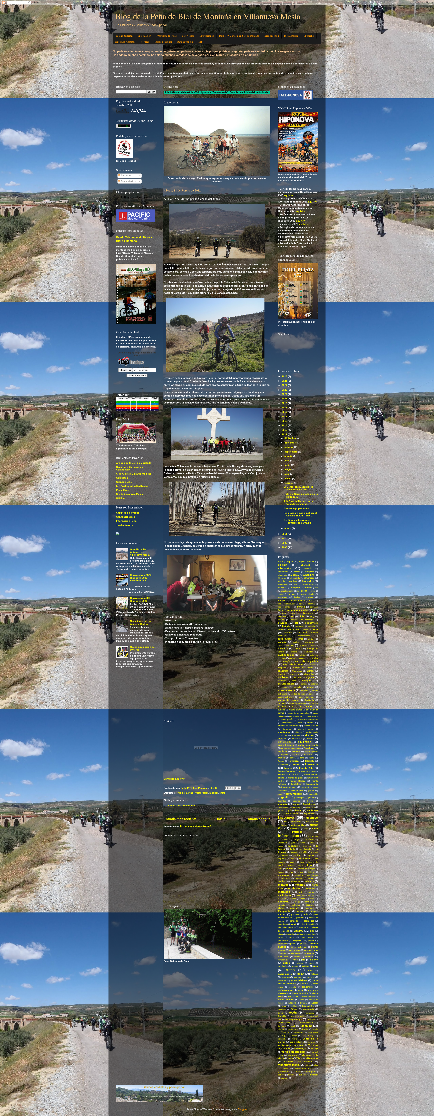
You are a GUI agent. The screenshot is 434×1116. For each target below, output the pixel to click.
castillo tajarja (286, 655)
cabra (305, 629)
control (310, 687)
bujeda (286, 626)
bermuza (282, 616)
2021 (285, 398)
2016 (285, 416)
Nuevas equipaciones (296, 508)
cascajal (298, 648)
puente (303, 944)
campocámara (304, 636)
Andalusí (282, 588)
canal (300, 639)
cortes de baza (298, 694)
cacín (315, 629)
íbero (306, 829)
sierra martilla (308, 996)
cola (294, 681)
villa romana (312, 1058)
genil (284, 797)
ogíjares (310, 905)
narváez (311, 895)
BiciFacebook (271, 35)
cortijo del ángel (286, 697)
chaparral (282, 668)
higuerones (309, 814)
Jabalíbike (282, 843)
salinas (314, 974)
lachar (285, 855)
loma (280, 869)
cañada (282, 642)
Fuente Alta (306, 768)
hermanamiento (291, 813)
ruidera (305, 966)
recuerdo (309, 953)
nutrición (282, 905)
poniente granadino (306, 934)
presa (311, 940)
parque (300, 911)
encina (310, 738)
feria (302, 758)
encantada (297, 739)
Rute (310, 970)
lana (292, 859)
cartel (312, 645)
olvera (281, 908)
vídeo (290, 1058)
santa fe (304, 984)
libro (302, 862)
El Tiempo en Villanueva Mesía (136, 197)
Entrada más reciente (180, 819)
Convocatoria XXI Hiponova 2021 (140, 599)
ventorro (311, 1042)
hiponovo (311, 817)
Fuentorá (305, 787)
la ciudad (293, 846)
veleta (294, 1036)
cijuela (310, 677)
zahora (281, 1075)
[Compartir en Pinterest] (239, 788)
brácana (282, 623)
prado (291, 937)
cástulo (303, 655)
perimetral (309, 921)
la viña (304, 852)
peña (305, 914)
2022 (285, 394)
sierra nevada (286, 999)
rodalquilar (283, 966)
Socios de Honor (163, 41)
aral (316, 588)
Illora (315, 828)
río (303, 959)
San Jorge (298, 977)
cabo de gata (293, 629)
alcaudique (283, 572)
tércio (280, 1013)
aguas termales (307, 562)
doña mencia (312, 732)
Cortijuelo (309, 700)
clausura (282, 681)
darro (300, 723)
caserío (294, 652)
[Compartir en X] (233, 788)
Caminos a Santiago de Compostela (129, 468)
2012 (285, 434)
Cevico (312, 664)
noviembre (290, 442)
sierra (300, 990)
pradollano (283, 940)
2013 (285, 430)
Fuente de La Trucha (288, 774)
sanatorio (282, 980)
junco (280, 846)
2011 (285, 534)
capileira (296, 642)
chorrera (294, 674)
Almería (281, 581)
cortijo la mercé (288, 700)
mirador (213, 793)
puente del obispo (299, 947)
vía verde (292, 1055)
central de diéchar (297, 658)
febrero (288, 483)
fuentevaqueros (289, 787)
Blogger (242, 1109)
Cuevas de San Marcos (307, 719)
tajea (284, 1006)
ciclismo (283, 677)
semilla (292, 987)
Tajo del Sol (308, 1006)
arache (307, 587)
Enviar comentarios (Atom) (195, 826)
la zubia (314, 852)
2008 (285, 547)
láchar (297, 855)
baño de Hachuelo (286, 604)
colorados (302, 684)
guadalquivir (297, 807)
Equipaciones (207, 35)
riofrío (300, 963)
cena (283, 658)
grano (296, 804)
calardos (288, 632)
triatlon (281, 1029)
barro (315, 610)
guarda (281, 811)
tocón (293, 1012)
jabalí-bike (309, 840)
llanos (291, 865)
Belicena (295, 613)
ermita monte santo (308, 745)
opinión (294, 908)
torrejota (282, 1026)
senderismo (307, 987)
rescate (297, 957)
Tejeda (294, 1009)
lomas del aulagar (306, 869)
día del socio (305, 729)
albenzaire (284, 568)
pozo (280, 937)
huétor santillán (298, 825)
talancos (282, 1009)
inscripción (313, 836)
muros (311, 892)
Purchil (284, 953)
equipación (304, 741)
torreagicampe (293, 1019)
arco (313, 591)
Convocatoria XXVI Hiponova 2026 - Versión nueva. (141, 578)
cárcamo (309, 642)
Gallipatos (122, 478)
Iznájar (297, 840)
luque (300, 872)
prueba (293, 944)
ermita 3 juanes (286, 745)
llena (300, 865)
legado (293, 862)
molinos (300, 884)
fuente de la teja (307, 771)
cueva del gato (295, 716)
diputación (284, 732)
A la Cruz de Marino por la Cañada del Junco (298, 502)
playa (280, 934)
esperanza (309, 754)
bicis (301, 616)
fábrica (281, 758)
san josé (310, 977)
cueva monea (312, 716)
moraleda (284, 891)
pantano (310, 908)
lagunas (282, 859)
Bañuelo (301, 607)
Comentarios (128, 181)
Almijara (293, 581)
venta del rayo (297, 1042)
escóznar (282, 751)
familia (292, 758)
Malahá (311, 872)
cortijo (312, 694)
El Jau (284, 735)
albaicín (282, 565)
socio (302, 1000)
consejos (298, 687)
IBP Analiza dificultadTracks (132, 486)
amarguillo (283, 584)
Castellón (308, 652)
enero (288, 528)
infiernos (297, 832)
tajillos (294, 1006)
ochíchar (296, 905)
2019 (285, 403)
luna (291, 872)
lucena (281, 872)
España (284, 755)
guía (290, 811)
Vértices (145, 41)
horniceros (296, 821)
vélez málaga (308, 1036)
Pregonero (298, 940)
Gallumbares (297, 790)
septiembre (291, 451)
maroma (286, 878)
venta (294, 1039)
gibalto (311, 797)
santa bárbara (299, 980)
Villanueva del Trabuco (298, 1061)
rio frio (314, 959)
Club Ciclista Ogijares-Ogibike (133, 474)
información (288, 836)
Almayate (282, 578)
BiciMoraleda (291, 35)
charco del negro (303, 668)
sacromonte (285, 974)
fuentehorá (296, 784)
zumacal (314, 1075)
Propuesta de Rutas (166, 35)
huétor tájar (201, 793)
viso (316, 1065)
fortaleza (294, 761)
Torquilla (282, 1016)
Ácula (280, 562)
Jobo (312, 843)
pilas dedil (303, 927)
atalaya (309, 597)
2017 (285, 412)
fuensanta (311, 764)
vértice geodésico (293, 1051)
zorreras (291, 1075)
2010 (285, 538)
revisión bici (283, 960)
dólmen (298, 732)
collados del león (286, 684)
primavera (282, 944)
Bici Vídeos (188, 35)
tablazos (292, 1003)
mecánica (282, 881)
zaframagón (309, 1072)
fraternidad (283, 765)
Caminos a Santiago (127, 513)
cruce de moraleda (297, 703)
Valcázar (285, 1032)
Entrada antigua (258, 819)
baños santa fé (285, 607)
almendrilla (295, 578)
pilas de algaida (308, 924)
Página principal (124, 35)
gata (280, 794)
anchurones (308, 584)
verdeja (314, 1048)
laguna (311, 855)
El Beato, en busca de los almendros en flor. (298, 488)
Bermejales (308, 613)
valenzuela (313, 1032)
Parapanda (284, 911)
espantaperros (311, 752)
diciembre (290, 438)
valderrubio (299, 1032)
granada (283, 804)
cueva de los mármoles (298, 713)
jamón (302, 843)
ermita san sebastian (290, 748)
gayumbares (294, 793)
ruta (315, 966)
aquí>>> (303, 224)
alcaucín (308, 568)
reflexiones (283, 956)
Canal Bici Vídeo (125, 517)
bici (292, 616)
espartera (296, 755)
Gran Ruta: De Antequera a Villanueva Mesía (140, 552)
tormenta (309, 1013)
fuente (288, 768)
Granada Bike (124, 482)
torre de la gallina (298, 1016)
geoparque (299, 798)
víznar (285, 1068)
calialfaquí (302, 632)
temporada (308, 1009)
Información (144, 35)
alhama (294, 575)
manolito (299, 875)
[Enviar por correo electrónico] (226, 788)
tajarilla (314, 1003)
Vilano (299, 1058)
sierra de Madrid (300, 993)
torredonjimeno (306, 1023)
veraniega (300, 1048)
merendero (295, 881)
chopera (281, 674)
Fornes (281, 761)
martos (299, 878)
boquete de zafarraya (302, 620)
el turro (309, 735)
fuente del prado (295, 778)
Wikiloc (120, 498)
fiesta (311, 758)
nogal (297, 902)
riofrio (286, 963)
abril (287, 474)
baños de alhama (307, 604)
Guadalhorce (308, 804)
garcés (311, 790)
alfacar (297, 572)
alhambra (308, 575)
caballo (311, 626)
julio (287, 460)
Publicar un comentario (181, 805)
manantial (283, 875)
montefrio (293, 888)
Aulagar (282, 600)
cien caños (297, 677)
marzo (288, 478)
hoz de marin (312, 822)
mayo (287, 469)
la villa (294, 852)
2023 (285, 390)
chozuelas (309, 674)
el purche (296, 735)
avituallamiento (297, 600)
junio (287, 465)
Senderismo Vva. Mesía (129, 494)
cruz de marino (184, 793)
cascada (283, 648)
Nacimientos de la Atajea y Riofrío (140, 622)
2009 (285, 543)
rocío (311, 963)
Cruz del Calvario (302, 706)
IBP (200, 41)
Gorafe (310, 801)
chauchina (283, 671)
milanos (309, 881)
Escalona (308, 748)
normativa (309, 902)
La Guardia (305, 849)
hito (285, 822)
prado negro (307, 937)
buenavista (311, 623)
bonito (281, 620)
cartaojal (303, 645)
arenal (280, 594)
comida (285, 687)
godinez (296, 801)
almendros (309, 578)
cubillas (281, 710)
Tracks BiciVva (124, 525)
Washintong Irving (304, 1068)
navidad (282, 898)
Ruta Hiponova (185, 41)
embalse (282, 738)
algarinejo (282, 575)
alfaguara (309, 572)
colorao (314, 684)
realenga (295, 953)
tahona (303, 1003)
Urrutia (315, 1029)
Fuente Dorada (297, 781)
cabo (280, 629)
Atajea (297, 597)
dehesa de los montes (289, 726)
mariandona (312, 875)
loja (309, 865)
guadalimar (283, 807)
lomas (289, 868)
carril (280, 645)
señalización (285, 990)
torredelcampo (284, 1023)
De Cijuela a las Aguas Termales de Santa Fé (297, 521)
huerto (284, 825)
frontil (295, 764)
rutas (290, 970)
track (292, 1026)
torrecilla (311, 1019)
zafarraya (296, 1072)
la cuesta (307, 846)
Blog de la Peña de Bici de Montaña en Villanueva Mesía (207, 16)
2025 (285, 381)
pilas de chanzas (286, 927)
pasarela (295, 914)
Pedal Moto (122, 490)
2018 (285, 407)
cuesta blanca (295, 710)
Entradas (125, 175)
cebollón (314, 655)
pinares (298, 930)
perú (294, 924)
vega (284, 1035)
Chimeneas (297, 671)
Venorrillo (282, 1039)
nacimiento (284, 895)
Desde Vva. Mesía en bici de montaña (239, 35)
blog (312, 616)
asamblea (283, 597)
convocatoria (286, 690)
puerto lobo (294, 950)
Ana (295, 584)
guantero (310, 807)
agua (290, 561)
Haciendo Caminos (125, 41)
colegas (306, 680)
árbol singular (287, 591)
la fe (292, 849)
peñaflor (300, 918)
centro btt (313, 658)
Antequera (295, 587)
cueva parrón (287, 719)
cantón (311, 639)
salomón (285, 977)
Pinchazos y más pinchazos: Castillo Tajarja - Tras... (300, 514)
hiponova (286, 817)
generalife (313, 794)
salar (222, 793)
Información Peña (126, 521)
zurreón (284, 1078)
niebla (293, 899)
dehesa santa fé (310, 726)
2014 (285, 425)
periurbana (283, 924)
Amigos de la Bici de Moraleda (133, 463)
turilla (305, 1029)
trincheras (293, 1029)
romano (295, 966)
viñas (308, 1065)
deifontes (287, 729)
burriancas (299, 626)
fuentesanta (312, 784)
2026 (285, 376)
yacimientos (283, 1072)
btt (296, 623)
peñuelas (294, 921)
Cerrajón (286, 661)
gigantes (282, 801)
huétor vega (295, 829)
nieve (303, 899)
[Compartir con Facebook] (236, 788)
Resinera (309, 956)
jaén (293, 843)
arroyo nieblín (307, 594)
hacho (298, 810)
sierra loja (293, 996)
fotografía (309, 761)
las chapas (304, 859)
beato (284, 613)
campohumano (285, 639)
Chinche (310, 671)
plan (312, 931)
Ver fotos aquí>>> (174, 778)
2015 (285, 421)
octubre (289, 447)
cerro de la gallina (306, 661)
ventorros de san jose (291, 1045)
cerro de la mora (293, 664)
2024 (285, 385)
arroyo (292, 594)
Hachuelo (312, 810)
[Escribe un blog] (229, 788)
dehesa (310, 722)
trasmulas (306, 1025)
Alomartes (308, 581)
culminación (287, 723)
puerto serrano (310, 950)
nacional (300, 895)
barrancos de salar (297, 610)
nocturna (283, 901)
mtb (300, 892)
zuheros (302, 1075)
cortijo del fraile (306, 697)
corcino (304, 691)
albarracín (305, 565)
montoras (310, 889)
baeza (311, 601)
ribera (296, 960)
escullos (296, 751)
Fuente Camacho (286, 771)
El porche (309, 35)
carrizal (290, 645)
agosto (288, 456)
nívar (312, 899)
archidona (302, 591)
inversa (285, 840)
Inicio (221, 819)
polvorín (290, 934)
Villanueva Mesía (289, 1064)
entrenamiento (284, 742)
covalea (282, 703)
